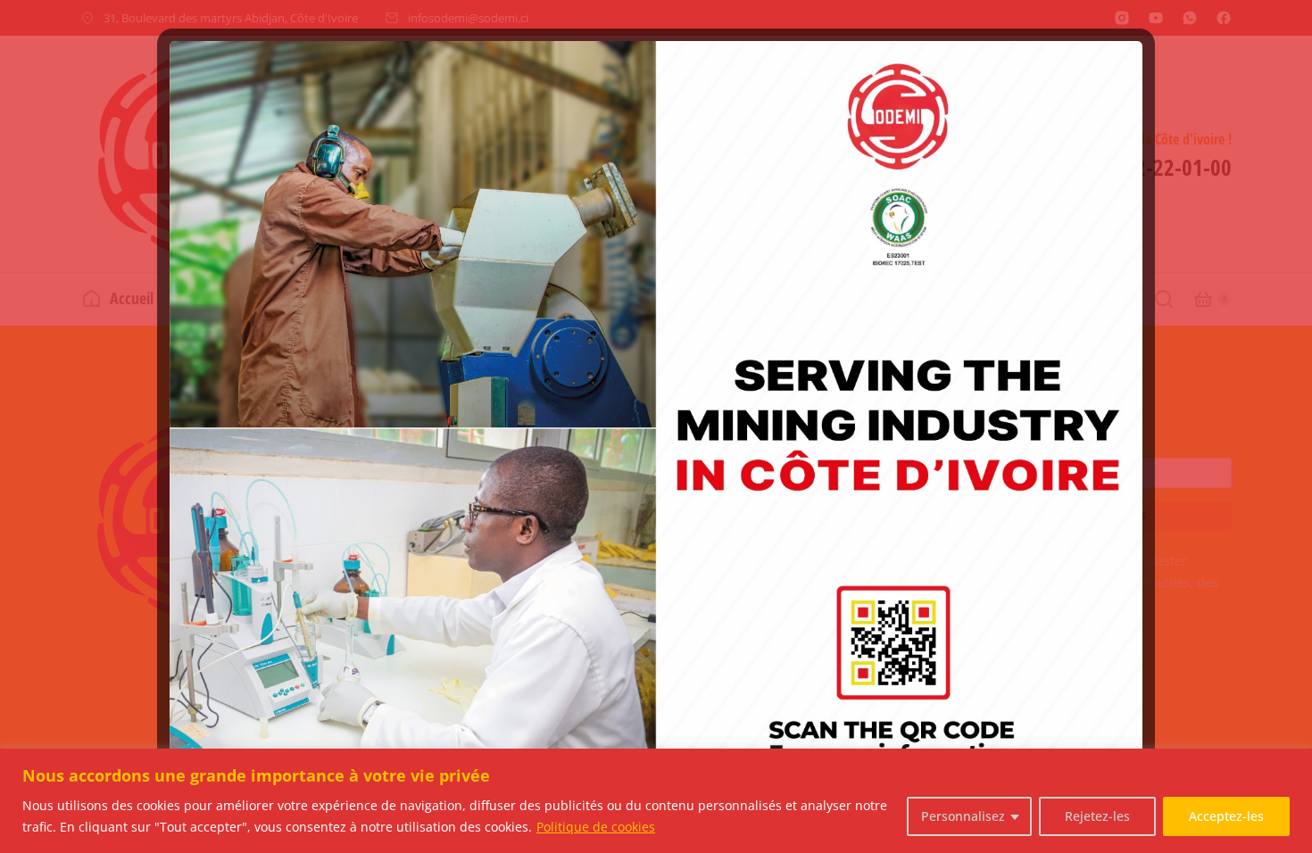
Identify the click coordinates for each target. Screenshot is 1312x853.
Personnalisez (963, 815)
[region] (656, 801)
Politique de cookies (595, 826)
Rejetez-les (1097, 815)
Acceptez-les (1226, 815)
